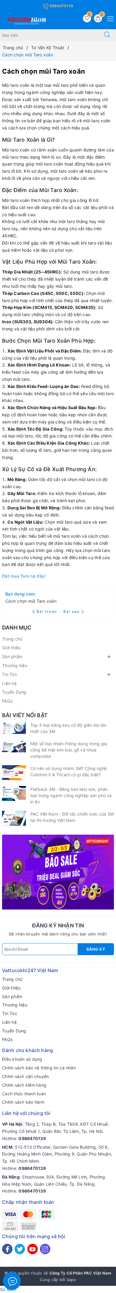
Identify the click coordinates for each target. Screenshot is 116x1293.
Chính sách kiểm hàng (24, 1085)
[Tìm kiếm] (107, 35)
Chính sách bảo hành (23, 1102)
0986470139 (61, 6)
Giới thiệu (11, 647)
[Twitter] (20, 1249)
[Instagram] (45, 1249)
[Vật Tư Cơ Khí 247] (26, 19)
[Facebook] (7, 1249)
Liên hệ (9, 683)
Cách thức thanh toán (24, 1093)
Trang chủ (12, 638)
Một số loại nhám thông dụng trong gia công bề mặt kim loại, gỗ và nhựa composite (68, 750)
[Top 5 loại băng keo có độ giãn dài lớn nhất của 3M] (14, 728)
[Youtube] (32, 1249)
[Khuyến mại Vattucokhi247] (58, 871)
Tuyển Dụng (14, 692)
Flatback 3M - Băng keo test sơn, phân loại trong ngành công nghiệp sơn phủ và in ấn (71, 795)
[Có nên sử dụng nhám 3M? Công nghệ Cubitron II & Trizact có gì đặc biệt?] (14, 772)
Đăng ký (96, 949)
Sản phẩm (12, 656)
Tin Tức (9, 674)
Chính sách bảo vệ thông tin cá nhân (39, 1067)
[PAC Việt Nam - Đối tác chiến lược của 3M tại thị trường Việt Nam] (14, 818)
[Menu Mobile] (109, 18)
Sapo (71, 1279)
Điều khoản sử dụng (22, 1059)
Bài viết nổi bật (25, 715)
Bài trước (48, 611)
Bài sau (71, 611)
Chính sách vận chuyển (25, 1076)
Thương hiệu (14, 665)
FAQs (7, 700)
